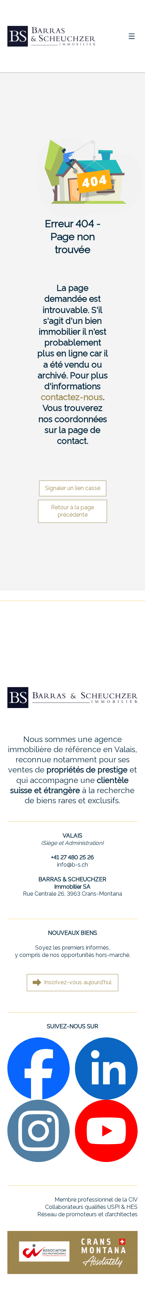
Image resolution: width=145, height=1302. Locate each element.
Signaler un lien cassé (72, 488)
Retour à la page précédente (72, 511)
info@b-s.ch (72, 864)
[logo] (51, 36)
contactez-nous (72, 397)
